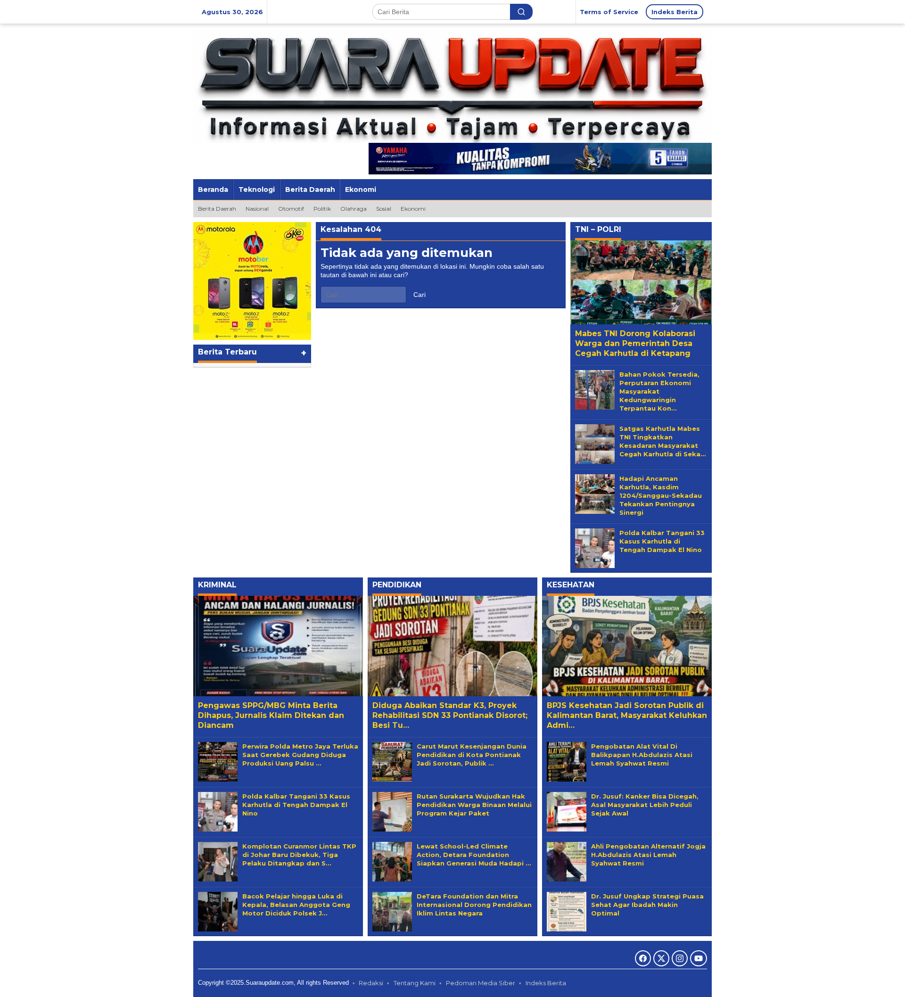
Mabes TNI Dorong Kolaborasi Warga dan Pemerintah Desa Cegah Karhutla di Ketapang (635, 343)
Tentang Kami (415, 983)
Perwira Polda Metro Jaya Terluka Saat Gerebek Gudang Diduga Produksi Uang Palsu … (300, 754)
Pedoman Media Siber (480, 983)
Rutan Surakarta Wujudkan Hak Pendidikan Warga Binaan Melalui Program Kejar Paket (474, 804)
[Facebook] (643, 958)
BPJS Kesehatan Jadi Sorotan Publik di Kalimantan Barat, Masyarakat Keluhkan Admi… (627, 715)
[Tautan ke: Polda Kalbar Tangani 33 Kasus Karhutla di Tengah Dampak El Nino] (595, 547)
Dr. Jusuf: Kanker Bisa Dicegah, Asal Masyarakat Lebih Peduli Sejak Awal (645, 804)
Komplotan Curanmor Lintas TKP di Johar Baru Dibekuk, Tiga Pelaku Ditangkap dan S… (299, 854)
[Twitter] (661, 958)
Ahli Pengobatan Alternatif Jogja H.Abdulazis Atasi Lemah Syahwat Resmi (648, 854)
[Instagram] (680, 958)
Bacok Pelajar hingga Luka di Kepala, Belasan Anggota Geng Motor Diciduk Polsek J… (296, 904)
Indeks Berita (546, 983)
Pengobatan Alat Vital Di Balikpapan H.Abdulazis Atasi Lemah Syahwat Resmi (641, 754)
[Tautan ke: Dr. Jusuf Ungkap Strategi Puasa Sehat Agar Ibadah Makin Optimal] (566, 910)
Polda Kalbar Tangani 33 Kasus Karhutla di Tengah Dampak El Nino (662, 541)
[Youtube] (698, 958)
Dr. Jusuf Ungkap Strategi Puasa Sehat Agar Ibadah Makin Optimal (647, 904)
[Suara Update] (452, 85)
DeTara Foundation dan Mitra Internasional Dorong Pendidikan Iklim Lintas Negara (474, 904)
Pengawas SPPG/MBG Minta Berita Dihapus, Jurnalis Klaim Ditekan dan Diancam (271, 715)
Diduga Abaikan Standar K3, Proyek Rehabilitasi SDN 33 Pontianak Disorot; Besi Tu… (449, 715)
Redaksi (371, 983)
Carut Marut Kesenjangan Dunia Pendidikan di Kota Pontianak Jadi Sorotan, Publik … (472, 754)
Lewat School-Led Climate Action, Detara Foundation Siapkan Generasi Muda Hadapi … (474, 854)
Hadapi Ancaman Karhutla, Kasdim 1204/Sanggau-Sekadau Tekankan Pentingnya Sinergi (660, 496)
